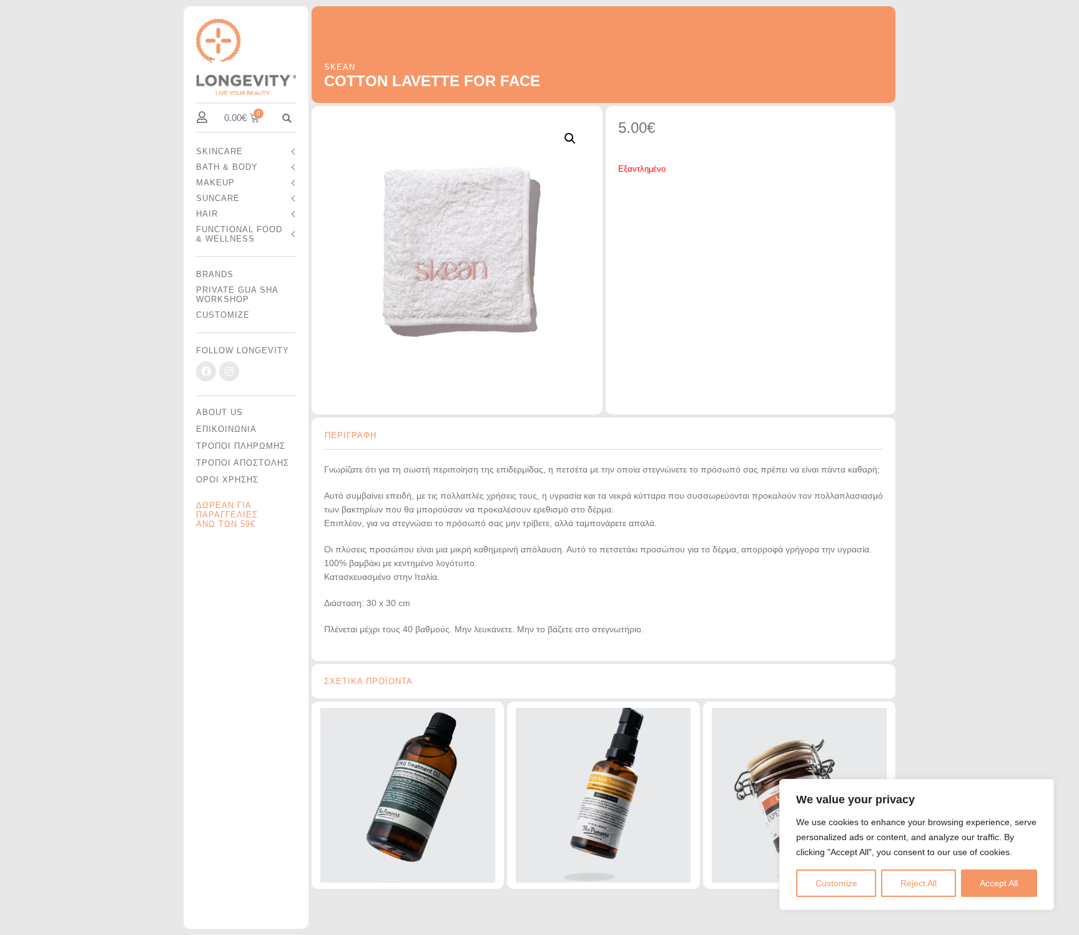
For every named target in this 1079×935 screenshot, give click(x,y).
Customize (836, 883)
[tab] (357, 430)
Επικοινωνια (226, 429)
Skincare (219, 151)
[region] (916, 844)
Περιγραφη (351, 435)
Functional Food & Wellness (239, 234)
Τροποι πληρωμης (240, 446)
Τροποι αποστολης (242, 463)
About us (219, 412)
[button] (287, 118)
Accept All (999, 883)
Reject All (918, 883)
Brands (215, 274)
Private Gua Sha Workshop (237, 294)
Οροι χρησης (227, 479)
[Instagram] (229, 371)
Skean (339, 67)
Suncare (218, 198)
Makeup (215, 182)
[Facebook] (206, 371)
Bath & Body (227, 167)
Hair (207, 213)
